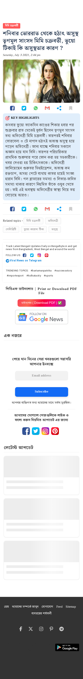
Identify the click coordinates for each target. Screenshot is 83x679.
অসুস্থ (55, 229)
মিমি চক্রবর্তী (11, 26)
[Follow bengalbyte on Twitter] (36, 431)
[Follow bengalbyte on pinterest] (55, 431)
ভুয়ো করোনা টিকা (34, 229)
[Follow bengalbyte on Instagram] (45, 431)
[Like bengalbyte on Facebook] (26, 431)
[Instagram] (39, 255)
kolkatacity (34, 275)
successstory (64, 270)
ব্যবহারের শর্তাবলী (41, 613)
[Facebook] (24, 255)
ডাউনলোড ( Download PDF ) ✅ (41, 302)
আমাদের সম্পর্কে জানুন (25, 606)
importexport (16, 275)
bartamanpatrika (42, 270)
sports (49, 275)
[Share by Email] (47, 108)
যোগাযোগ (47, 606)
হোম (6, 606)
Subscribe (41, 391)
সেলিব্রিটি (11, 229)
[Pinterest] (46, 255)
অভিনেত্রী (53, 221)
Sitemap (71, 606)
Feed (59, 606)
